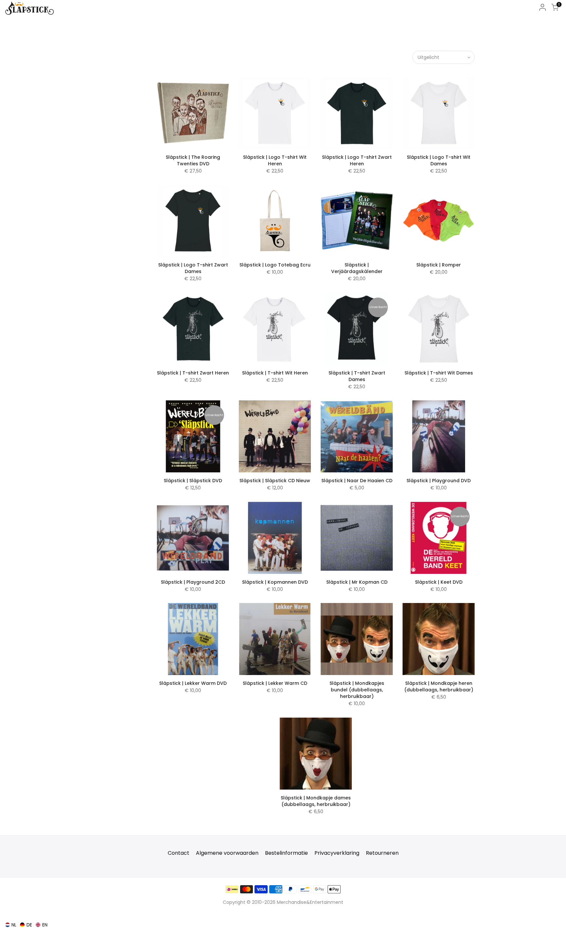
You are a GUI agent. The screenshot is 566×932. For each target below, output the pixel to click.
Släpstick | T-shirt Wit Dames (439, 373)
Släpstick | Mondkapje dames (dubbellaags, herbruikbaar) (316, 801)
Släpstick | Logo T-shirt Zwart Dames (193, 268)
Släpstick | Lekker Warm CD (275, 683)
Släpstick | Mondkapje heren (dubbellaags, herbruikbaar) (438, 686)
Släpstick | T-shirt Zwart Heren (193, 373)
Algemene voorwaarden (227, 853)
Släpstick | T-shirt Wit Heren (275, 373)
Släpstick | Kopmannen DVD (275, 582)
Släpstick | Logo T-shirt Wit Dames (438, 160)
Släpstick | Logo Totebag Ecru (275, 265)
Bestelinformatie (286, 853)
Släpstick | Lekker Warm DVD (193, 683)
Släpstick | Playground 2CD (193, 582)
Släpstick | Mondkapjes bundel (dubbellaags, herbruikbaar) (357, 690)
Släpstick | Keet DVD (438, 582)
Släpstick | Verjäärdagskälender (357, 268)
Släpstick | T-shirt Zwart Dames (357, 376)
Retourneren (382, 853)
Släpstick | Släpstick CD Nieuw (274, 480)
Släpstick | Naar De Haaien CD (356, 480)
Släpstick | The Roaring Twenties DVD (193, 160)
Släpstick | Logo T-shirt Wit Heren (275, 160)
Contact (178, 853)
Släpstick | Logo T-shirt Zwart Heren (357, 160)
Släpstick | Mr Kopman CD (356, 582)
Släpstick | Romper (438, 265)
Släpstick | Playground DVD (438, 480)
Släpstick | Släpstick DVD (193, 480)
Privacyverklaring (336, 853)
